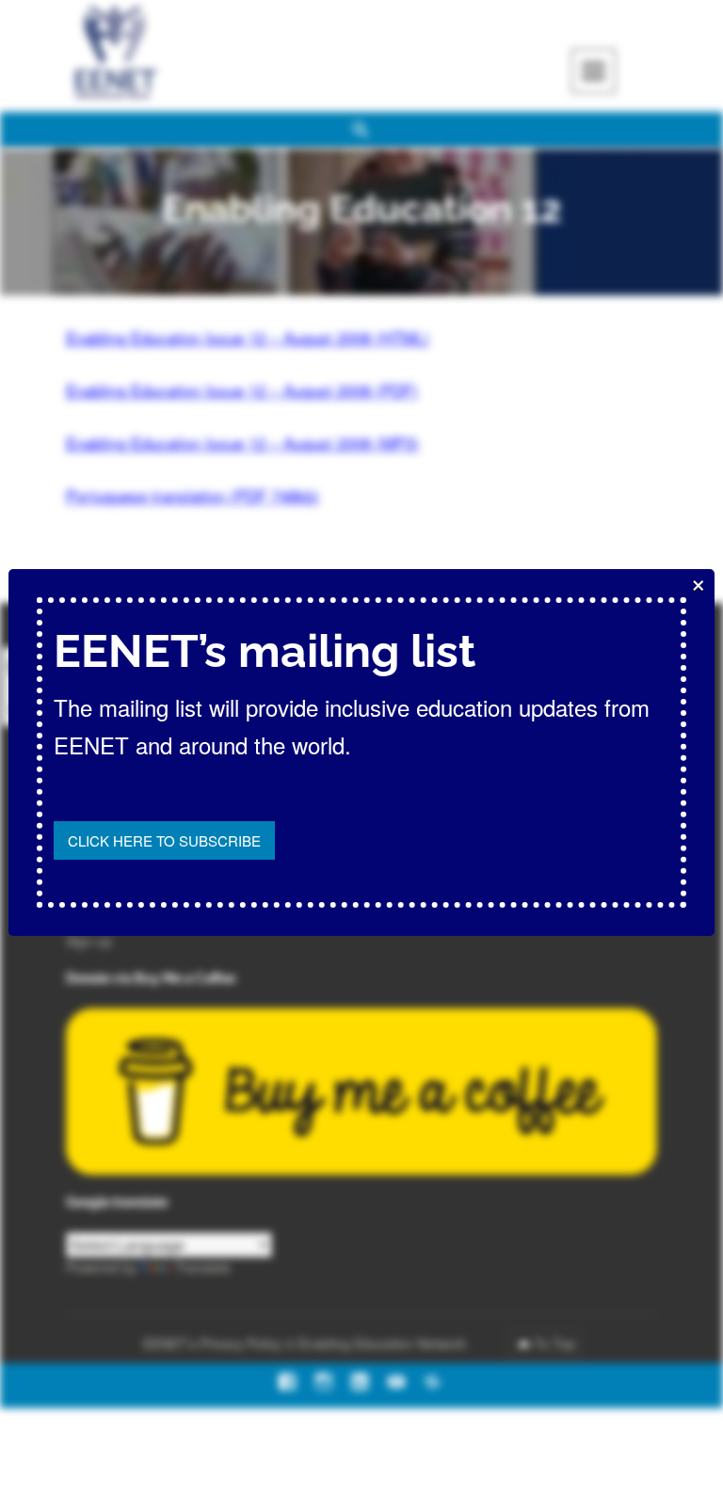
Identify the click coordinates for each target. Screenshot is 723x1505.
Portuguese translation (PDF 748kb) (192, 495)
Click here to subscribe (164, 840)
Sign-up (89, 940)
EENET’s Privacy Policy (212, 1343)
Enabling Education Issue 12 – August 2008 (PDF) (242, 390)
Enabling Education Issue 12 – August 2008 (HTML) (247, 337)
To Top (554, 1343)
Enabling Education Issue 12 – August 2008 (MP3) (242, 442)
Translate (203, 1267)
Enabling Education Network (384, 1343)
